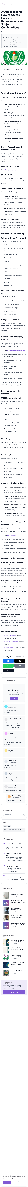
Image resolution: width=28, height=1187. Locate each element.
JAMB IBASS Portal (10, 636)
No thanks (15, 1183)
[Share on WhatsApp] (8, 666)
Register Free (14, 992)
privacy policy (6, 1179)
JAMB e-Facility (9, 648)
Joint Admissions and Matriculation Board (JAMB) (12, 830)
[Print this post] (8, 670)
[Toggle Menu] (24, 4)
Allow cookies (7, 1183)
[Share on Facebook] (8, 661)
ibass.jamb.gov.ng (10, 170)
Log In (14, 698)
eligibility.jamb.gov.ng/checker (16, 351)
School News (7, 826)
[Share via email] (19, 666)
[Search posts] (23, 814)
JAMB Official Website (11, 642)
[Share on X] (19, 661)
